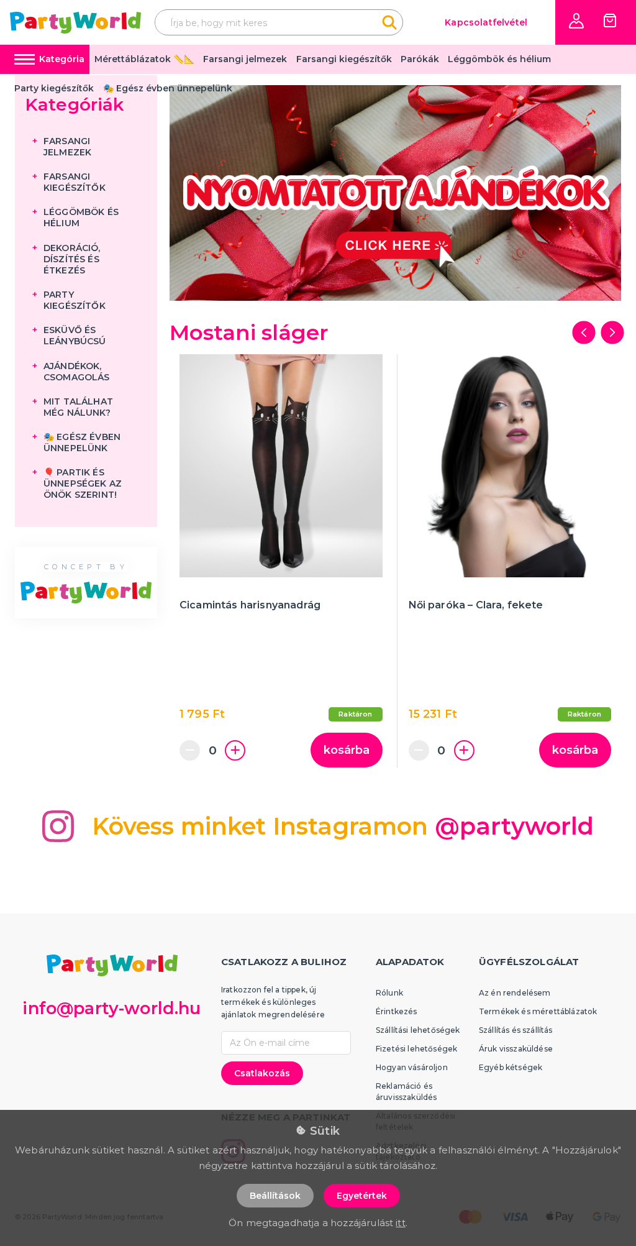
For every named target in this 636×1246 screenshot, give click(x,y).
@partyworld (514, 826)
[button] (576, 20)
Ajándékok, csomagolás (76, 371)
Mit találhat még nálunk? (78, 407)
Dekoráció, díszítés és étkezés (72, 259)
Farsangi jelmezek (245, 59)
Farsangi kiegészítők (344, 59)
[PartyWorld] (75, 23)
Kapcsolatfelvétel (486, 22)
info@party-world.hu (111, 1008)
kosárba (347, 750)
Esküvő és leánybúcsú (74, 335)
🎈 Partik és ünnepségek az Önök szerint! (82, 483)
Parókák (420, 59)
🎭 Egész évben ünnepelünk (167, 88)
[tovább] (612, 332)
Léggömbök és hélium (499, 59)
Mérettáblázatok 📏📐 (144, 59)
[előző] (584, 332)
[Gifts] (395, 193)
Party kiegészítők (54, 88)
